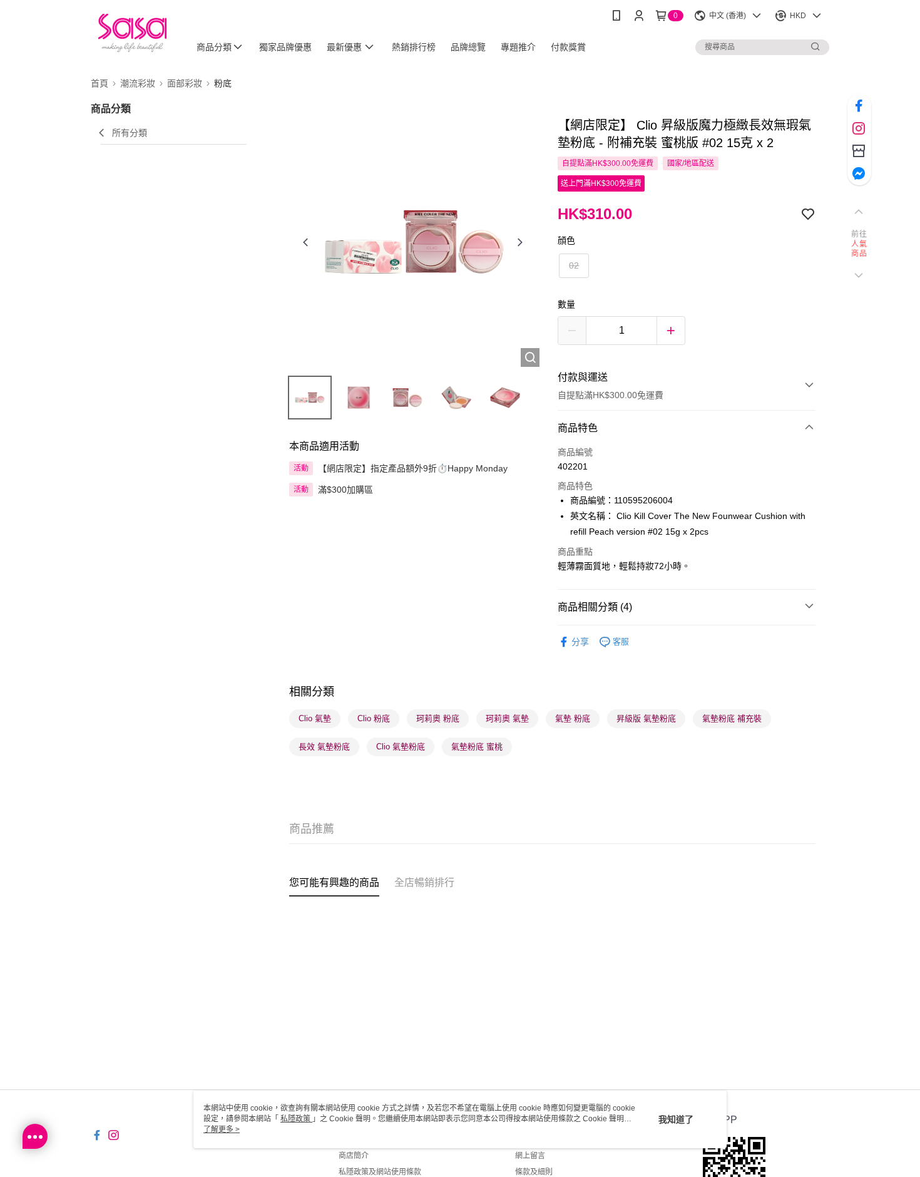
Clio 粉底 (373, 718)
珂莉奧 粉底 (437, 718)
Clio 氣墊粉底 (400, 746)
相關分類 (311, 692)
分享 (580, 642)
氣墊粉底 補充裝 (732, 718)
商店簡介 (354, 1155)
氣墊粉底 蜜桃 (477, 746)
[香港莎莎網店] (132, 33)
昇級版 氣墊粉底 (646, 718)
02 (574, 265)
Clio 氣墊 (315, 718)
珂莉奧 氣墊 (507, 718)
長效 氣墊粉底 (324, 746)
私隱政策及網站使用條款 (380, 1172)
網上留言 (530, 1155)
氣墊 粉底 (572, 718)
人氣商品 (859, 249)
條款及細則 (534, 1172)
